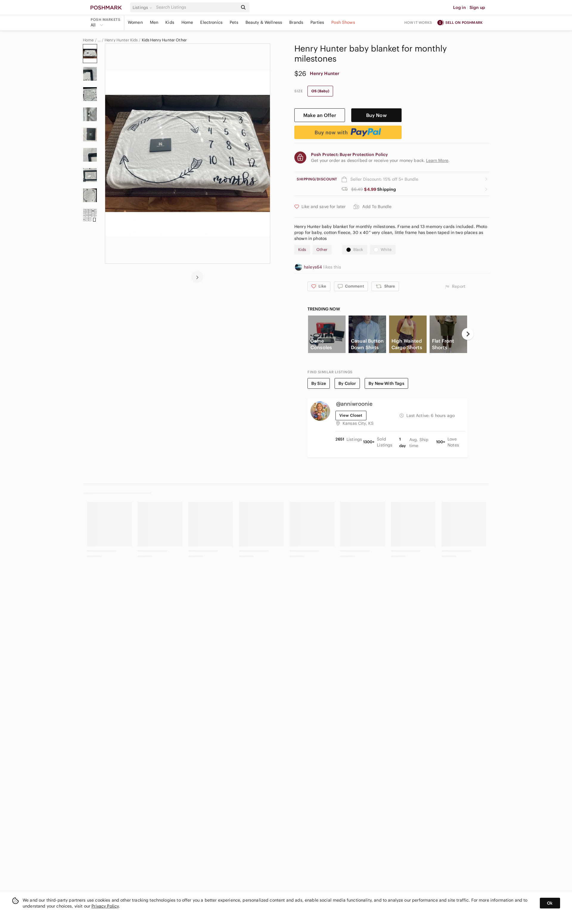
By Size (318, 383)
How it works (418, 22)
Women (135, 22)
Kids (169, 22)
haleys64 (313, 267)
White (386, 249)
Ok (550, 903)
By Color (347, 383)
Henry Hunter (324, 73)
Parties (317, 22)
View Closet (351, 415)
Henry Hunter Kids (121, 40)
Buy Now (376, 115)
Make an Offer (319, 115)
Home (187, 22)
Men (154, 22)
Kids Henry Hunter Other (164, 40)
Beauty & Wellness (263, 22)
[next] (197, 277)
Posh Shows (343, 22)
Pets (234, 22)
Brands (296, 22)
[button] (143, 7)
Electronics (211, 22)
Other (322, 249)
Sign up (477, 7)
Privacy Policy (105, 906)
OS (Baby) (320, 91)
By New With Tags (386, 383)
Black (358, 249)
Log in (459, 7)
